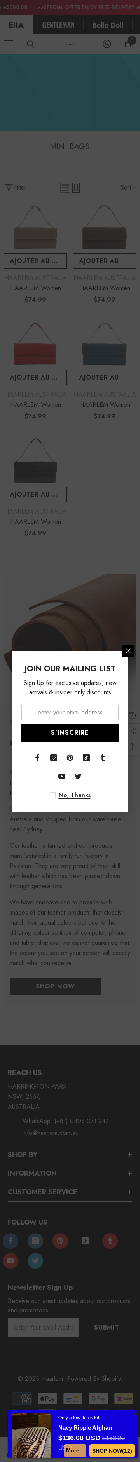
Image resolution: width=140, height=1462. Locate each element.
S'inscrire (70, 732)
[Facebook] (37, 757)
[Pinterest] (70, 757)
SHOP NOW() (112, 1451)
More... (75, 1450)
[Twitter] (78, 776)
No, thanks (75, 795)
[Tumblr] (102, 757)
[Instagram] (54, 757)
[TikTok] (86, 757)
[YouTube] (62, 776)
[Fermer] (128, 651)
